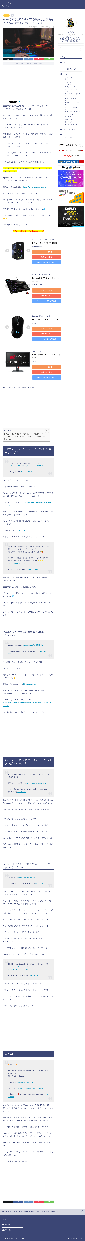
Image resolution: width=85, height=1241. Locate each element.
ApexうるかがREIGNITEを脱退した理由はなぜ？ (24, 434)
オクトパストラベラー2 (72, 79)
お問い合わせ (9, 1225)
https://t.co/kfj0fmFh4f (25, 1082)
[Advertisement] (28, 85)
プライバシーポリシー (11, 1238)
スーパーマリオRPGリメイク (72, 90)
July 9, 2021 (21, 792)
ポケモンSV (69, 114)
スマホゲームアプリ (69, 129)
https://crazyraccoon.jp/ (32, 684)
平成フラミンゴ (70, 69)
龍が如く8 (68, 122)
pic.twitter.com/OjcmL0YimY (26, 877)
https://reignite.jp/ (26, 530)
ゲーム (65, 74)
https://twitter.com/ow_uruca (34, 187)
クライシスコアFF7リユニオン (72, 83)
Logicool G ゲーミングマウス (45, 319)
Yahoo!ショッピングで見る (46, 262)
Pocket (20, 101)
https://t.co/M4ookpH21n (16, 563)
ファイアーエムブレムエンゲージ (72, 108)
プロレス (66, 135)
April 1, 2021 (39, 883)
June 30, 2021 (33, 569)
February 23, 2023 (27, 472)
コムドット (69, 66)
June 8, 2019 (33, 975)
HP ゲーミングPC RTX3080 (44, 243)
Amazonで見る (46, 252)
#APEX (23, 466)
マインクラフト (70, 117)
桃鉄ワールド (69, 119)
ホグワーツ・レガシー (72, 111)
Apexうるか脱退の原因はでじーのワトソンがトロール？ (27, 436)
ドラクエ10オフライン (72, 99)
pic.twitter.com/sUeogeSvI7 (34, 1088)
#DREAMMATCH (15, 466)
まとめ (8, 439)
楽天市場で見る (46, 257)
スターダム (69, 137)
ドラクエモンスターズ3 (72, 103)
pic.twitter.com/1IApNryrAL (36, 783)
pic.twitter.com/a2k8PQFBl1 (33, 645)
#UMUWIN (20, 1088)
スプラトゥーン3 (71, 87)
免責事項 (22, 1238)
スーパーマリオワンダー (72, 95)
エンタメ (6, 15)
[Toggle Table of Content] (45, 431)
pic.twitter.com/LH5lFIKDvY (36, 466)
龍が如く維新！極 (71, 124)
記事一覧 (7, 1230)
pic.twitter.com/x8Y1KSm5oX (18, 969)
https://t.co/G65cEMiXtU (22, 967)
